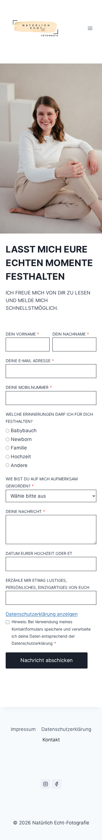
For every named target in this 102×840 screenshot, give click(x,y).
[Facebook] (56, 784)
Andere (19, 465)
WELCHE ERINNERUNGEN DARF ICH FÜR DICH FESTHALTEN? (49, 418)
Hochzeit (21, 456)
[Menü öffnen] (90, 28)
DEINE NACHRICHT (25, 511)
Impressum (23, 729)
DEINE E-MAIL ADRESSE (30, 360)
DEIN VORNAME (22, 334)
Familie (19, 448)
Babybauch (24, 430)
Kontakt (51, 740)
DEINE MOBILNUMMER (29, 387)
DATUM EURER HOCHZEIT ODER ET (39, 553)
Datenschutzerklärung (66, 729)
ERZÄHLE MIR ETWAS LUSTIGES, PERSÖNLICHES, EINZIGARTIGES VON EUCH (47, 584)
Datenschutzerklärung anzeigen (42, 614)
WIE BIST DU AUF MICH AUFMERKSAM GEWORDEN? (42, 482)
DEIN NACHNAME (70, 334)
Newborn (21, 439)
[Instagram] (45, 784)
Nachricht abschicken (46, 660)
